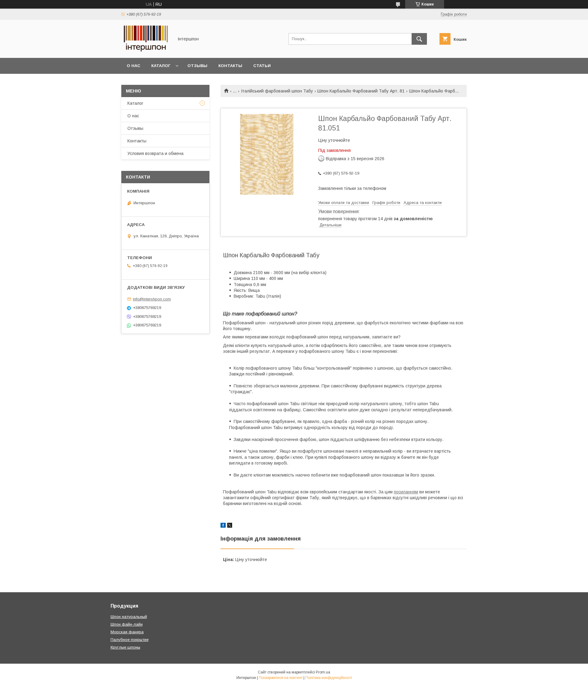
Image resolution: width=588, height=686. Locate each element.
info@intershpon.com (152, 299)
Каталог (160, 65)
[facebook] (223, 526)
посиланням (406, 491)
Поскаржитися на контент (281, 678)
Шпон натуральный (129, 616)
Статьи (262, 65)
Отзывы (197, 65)
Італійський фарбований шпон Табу (277, 91)
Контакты (230, 65)
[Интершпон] (145, 49)
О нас (133, 65)
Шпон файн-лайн (127, 624)
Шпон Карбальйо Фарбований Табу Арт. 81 (361, 91)
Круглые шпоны (125, 647)
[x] (229, 526)
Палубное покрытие (130, 639)
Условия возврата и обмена (155, 153)
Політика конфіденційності (328, 678)
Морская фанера (127, 632)
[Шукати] (419, 39)
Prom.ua (323, 672)
